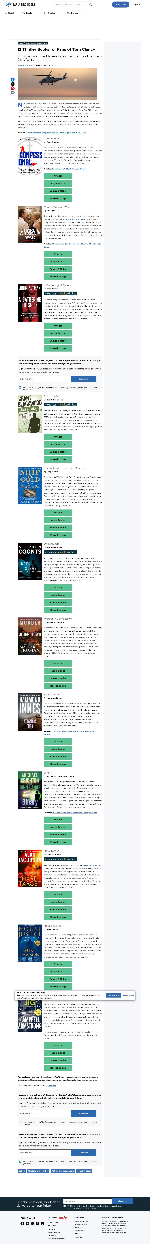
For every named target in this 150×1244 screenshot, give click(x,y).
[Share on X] (13, 84)
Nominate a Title (81, 1224)
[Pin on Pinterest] (13, 88)
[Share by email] (13, 92)
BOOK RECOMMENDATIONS (36, 43)
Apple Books (58, 183)
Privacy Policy (80, 1231)
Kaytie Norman (26, 65)
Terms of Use (79, 1227)
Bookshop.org (58, 198)
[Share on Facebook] (13, 80)
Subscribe (121, 4)
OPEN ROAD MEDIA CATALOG (57, 1238)
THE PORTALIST (53, 1235)
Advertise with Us (81, 1221)
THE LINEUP (51, 1229)
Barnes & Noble (58, 191)
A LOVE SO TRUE (53, 1223)
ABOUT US (78, 1237)
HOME (20, 43)
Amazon (58, 176)
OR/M (77, 1234)
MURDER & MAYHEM (54, 1232)
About (11, 13)
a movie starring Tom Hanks (73, 219)
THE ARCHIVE (52, 1226)
